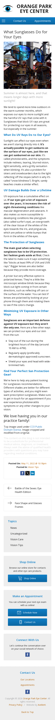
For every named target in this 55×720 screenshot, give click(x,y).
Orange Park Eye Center (35, 698)
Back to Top (27, 712)
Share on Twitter (27, 473)
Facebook (27, 654)
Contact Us (19, 21)
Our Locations (27, 679)
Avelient (42, 704)
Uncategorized (18, 533)
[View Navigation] (4, 21)
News (13, 528)
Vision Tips (33, 467)
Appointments (28, 685)
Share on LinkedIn (32, 473)
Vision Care (16, 539)
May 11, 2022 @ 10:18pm (33, 463)
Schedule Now (29, 612)
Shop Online (29, 578)
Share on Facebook (22, 473)
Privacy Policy (15, 704)
